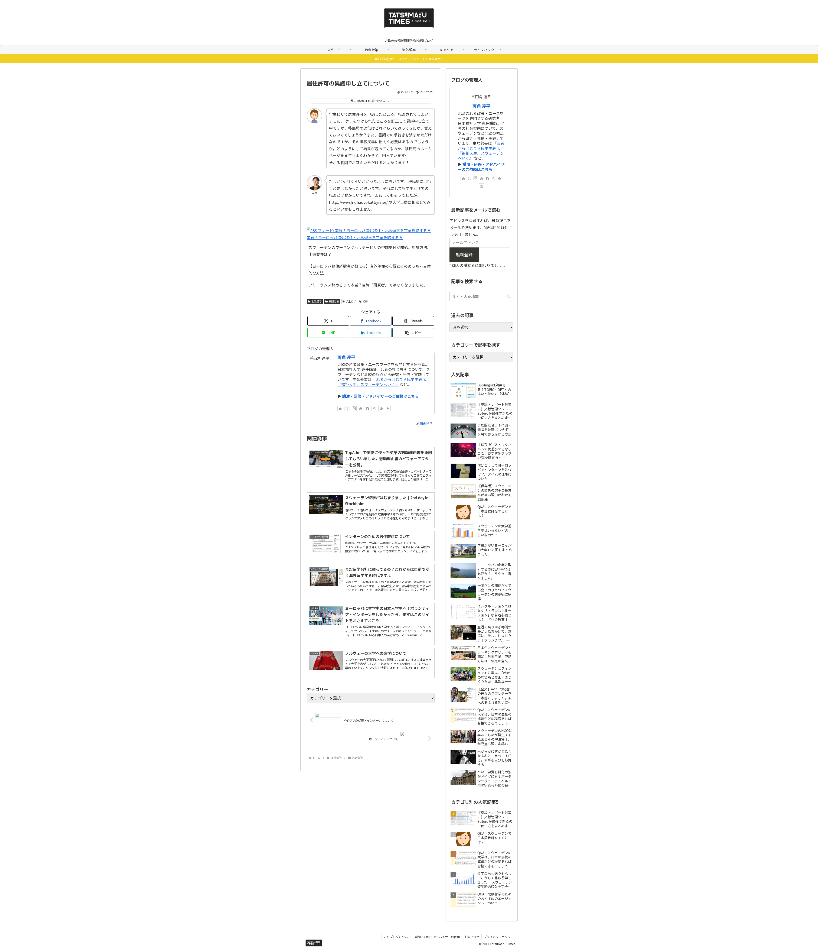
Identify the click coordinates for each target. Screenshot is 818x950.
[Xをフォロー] (347, 408)
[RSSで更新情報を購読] (388, 408)
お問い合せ (471, 937)
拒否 (365, 301)
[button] (413, 332)
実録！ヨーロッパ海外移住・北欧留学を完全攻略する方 (355, 237)
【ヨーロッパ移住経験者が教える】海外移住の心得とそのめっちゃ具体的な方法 (369, 269)
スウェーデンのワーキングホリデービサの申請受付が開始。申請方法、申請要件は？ (369, 250)
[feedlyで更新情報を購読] (381, 408)
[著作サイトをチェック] (340, 408)
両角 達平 (346, 357)
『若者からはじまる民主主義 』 (398, 379)
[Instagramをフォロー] (354, 408)
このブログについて (397, 937)
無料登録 (464, 254)
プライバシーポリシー (499, 937)
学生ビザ (351, 301)
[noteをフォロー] (367, 408)
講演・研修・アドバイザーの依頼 (437, 937)
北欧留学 (316, 301)
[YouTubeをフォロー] (360, 408)
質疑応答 (334, 301)
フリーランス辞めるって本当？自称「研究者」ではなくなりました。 (367, 285)
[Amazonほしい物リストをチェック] (374, 408)
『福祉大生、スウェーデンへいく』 (368, 384)
